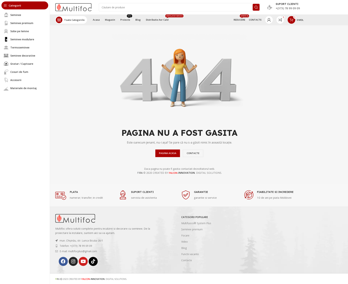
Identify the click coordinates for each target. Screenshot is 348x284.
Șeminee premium (192, 229)
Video (184, 241)
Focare (185, 235)
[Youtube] (83, 261)
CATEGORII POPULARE (194, 217)
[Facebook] (63, 261)
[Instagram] (73, 261)
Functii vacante (190, 254)
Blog (184, 248)
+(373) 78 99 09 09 (288, 8)
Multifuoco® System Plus (196, 223)
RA (140, 172)
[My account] (269, 20)
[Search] (256, 7)
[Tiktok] (93, 261)
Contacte (186, 260)
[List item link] (107, 241)
